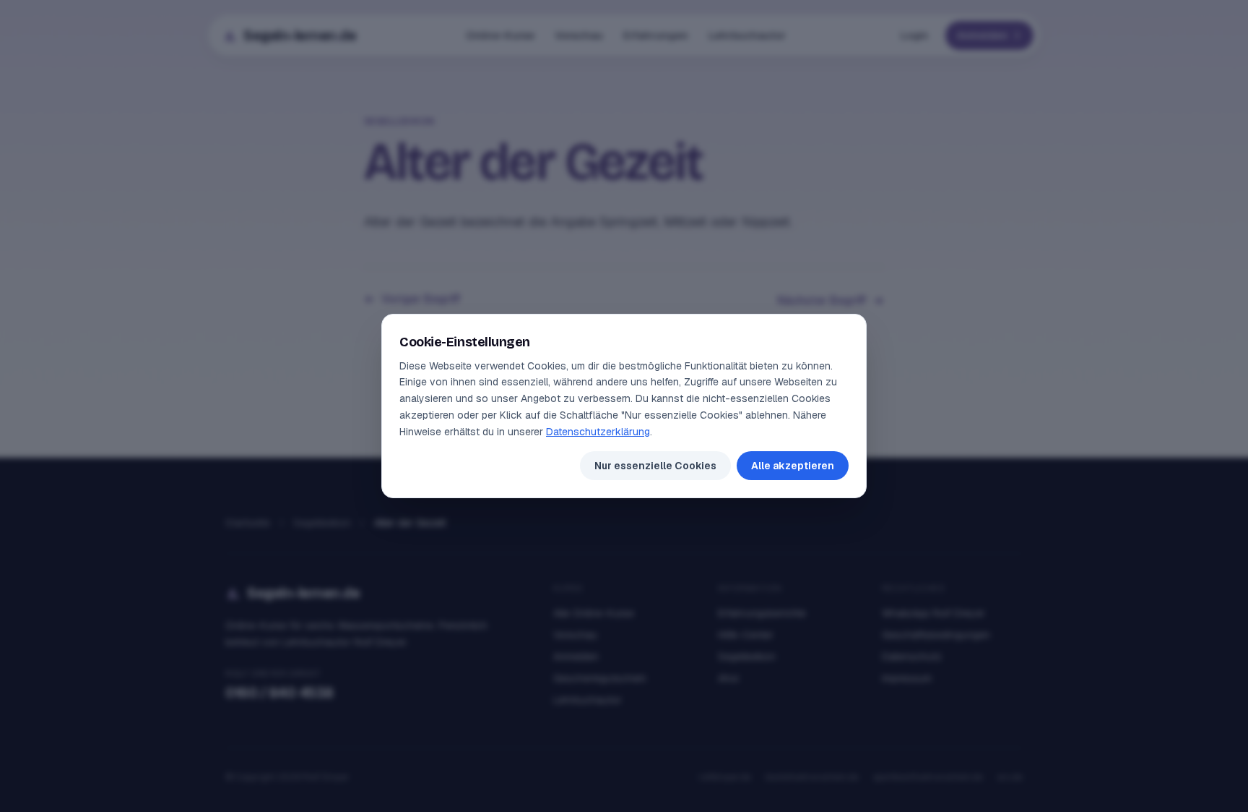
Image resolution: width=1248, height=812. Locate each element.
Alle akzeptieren (792, 465)
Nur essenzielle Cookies (655, 465)
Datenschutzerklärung (598, 431)
